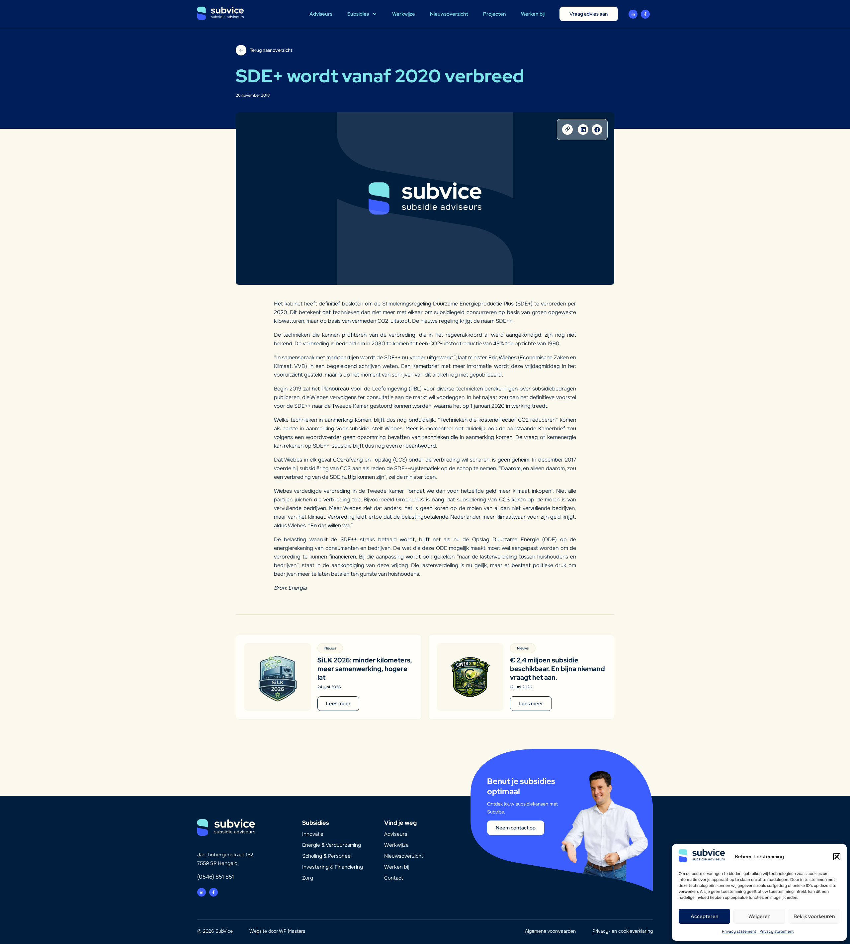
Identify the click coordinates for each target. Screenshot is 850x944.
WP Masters (292, 931)
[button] (836, 856)
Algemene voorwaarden (550, 931)
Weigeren (759, 916)
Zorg (307, 878)
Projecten (494, 14)
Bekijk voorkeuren (814, 916)
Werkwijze (403, 14)
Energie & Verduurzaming (331, 845)
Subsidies (358, 14)
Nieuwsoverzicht (449, 14)
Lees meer (338, 703)
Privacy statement (739, 931)
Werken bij (533, 14)
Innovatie (312, 834)
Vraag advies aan (588, 14)
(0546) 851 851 (215, 876)
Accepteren (705, 916)
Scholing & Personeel (327, 856)
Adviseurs (320, 14)
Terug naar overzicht (271, 50)
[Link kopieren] (567, 129)
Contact (393, 878)
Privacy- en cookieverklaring (622, 931)
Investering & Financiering (332, 867)
